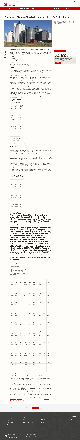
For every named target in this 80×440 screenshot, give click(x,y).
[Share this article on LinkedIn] (5, 57)
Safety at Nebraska (35, 436)
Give (61, 1)
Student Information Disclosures (12, 437)
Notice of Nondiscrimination (22, 436)
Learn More (57, 62)
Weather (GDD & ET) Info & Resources (24, 9)
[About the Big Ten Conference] (74, 416)
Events (42, 420)
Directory (43, 417)
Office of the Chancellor (45, 426)
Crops (44, 8)
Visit (55, 1)
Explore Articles (35, 407)
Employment (43, 419)
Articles (33, 8)
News (42, 425)
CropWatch (12, 5)
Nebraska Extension (26, 420)
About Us (10, 8)
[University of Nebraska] (72, 419)
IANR (24, 419)
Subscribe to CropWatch (59, 50)
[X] (5, 424)
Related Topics (68, 8)
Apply (58, 1)
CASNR (24, 423)
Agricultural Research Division (28, 422)
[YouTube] (7, 424)
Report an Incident (45, 429)
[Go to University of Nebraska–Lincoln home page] (5, 4)
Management (56, 8)
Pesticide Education (26, 417)
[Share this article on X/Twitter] (5, 54)
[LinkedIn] (9, 424)
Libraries (42, 422)
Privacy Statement (28, 436)
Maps (42, 423)
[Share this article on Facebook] (5, 52)
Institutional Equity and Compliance (13, 436)
